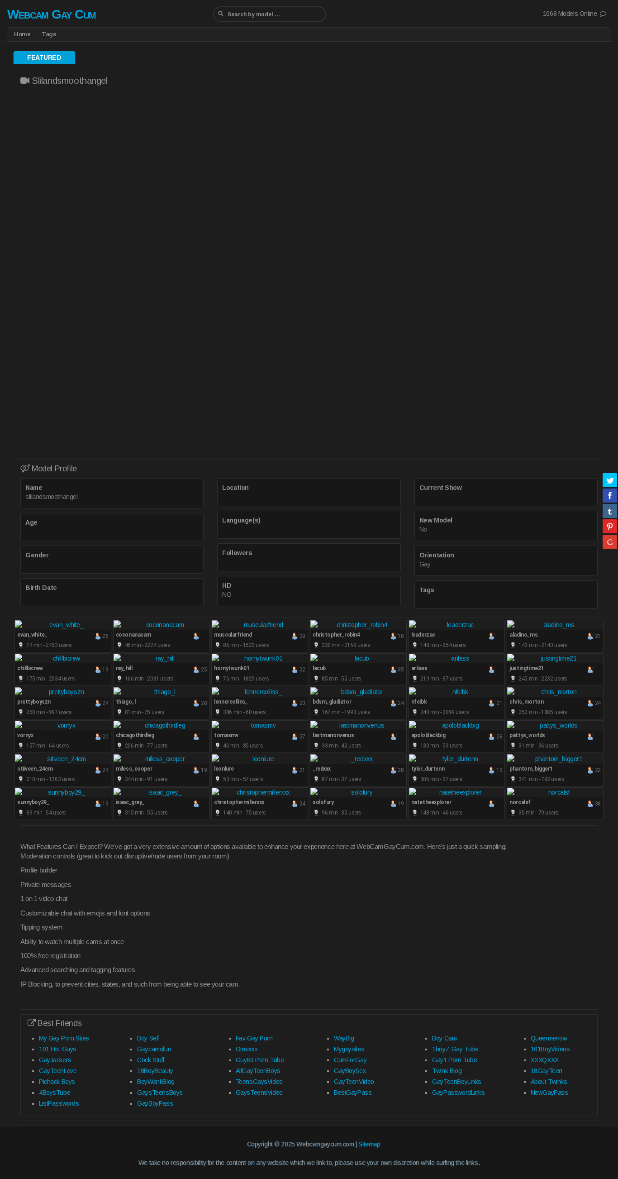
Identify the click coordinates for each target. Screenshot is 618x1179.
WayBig (344, 1038)
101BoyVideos (550, 1049)
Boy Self (148, 1038)
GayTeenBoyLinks (456, 1081)
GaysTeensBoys (160, 1092)
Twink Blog (446, 1070)
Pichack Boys (57, 1081)
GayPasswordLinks (458, 1092)
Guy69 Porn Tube (260, 1060)
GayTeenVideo (354, 1081)
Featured (44, 57)
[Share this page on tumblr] (610, 510)
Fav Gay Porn (254, 1038)
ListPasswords (59, 1103)
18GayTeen (546, 1070)
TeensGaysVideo (259, 1081)
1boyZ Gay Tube (455, 1049)
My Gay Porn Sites (64, 1038)
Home (22, 34)
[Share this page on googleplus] (610, 541)
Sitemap (369, 1144)
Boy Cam (444, 1038)
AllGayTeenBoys (258, 1070)
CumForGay (350, 1060)
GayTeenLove (57, 1070)
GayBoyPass (155, 1103)
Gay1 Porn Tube (454, 1060)
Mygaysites (349, 1049)
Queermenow (549, 1038)
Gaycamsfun (154, 1049)
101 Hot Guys (57, 1049)
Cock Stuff (150, 1060)
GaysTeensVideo (259, 1092)
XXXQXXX (545, 1060)
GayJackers (55, 1060)
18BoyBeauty (155, 1070)
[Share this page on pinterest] (610, 526)
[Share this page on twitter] (610, 480)
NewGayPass (549, 1092)
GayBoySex (350, 1070)
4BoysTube (54, 1092)
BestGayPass (352, 1092)
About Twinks (549, 1081)
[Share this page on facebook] (610, 495)
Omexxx (246, 1049)
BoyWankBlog (155, 1081)
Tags (49, 34)
